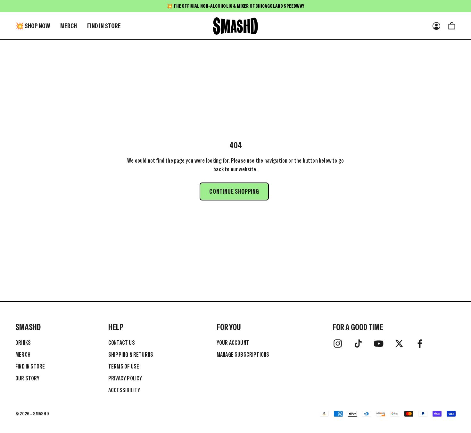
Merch (68, 26)
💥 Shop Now (32, 26)
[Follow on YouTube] (379, 343)
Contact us (121, 342)
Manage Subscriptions (243, 354)
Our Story (27, 378)
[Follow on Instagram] (338, 343)
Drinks (23, 342)
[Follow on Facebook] (420, 343)
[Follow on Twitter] (399, 343)
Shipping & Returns (130, 354)
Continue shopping (234, 191)
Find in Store (104, 26)
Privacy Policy (125, 378)
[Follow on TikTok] (358, 343)
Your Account (233, 342)
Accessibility (124, 390)
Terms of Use (123, 366)
